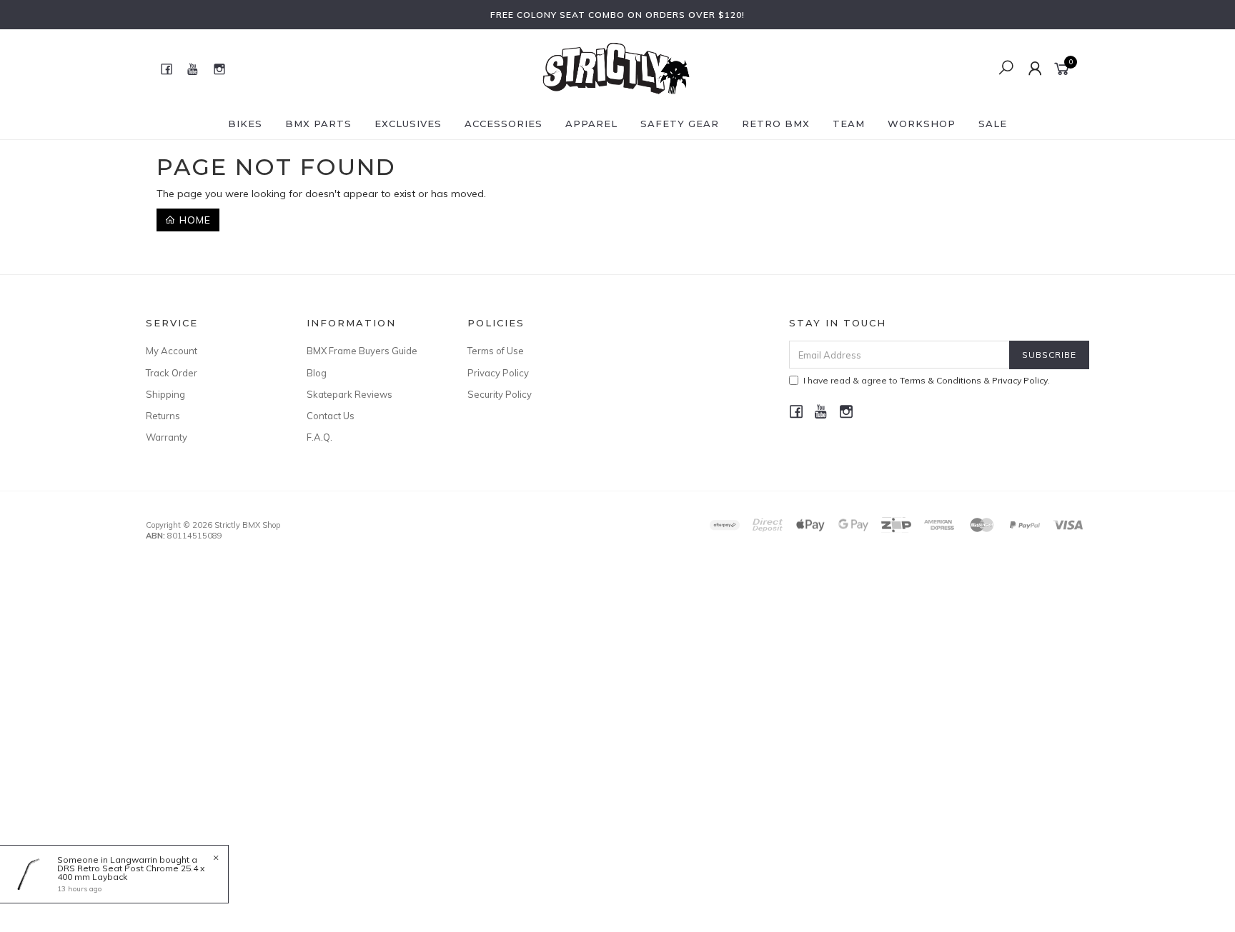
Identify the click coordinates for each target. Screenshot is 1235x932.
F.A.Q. (319, 437)
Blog (317, 373)
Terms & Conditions (940, 380)
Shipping (165, 394)
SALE (992, 123)
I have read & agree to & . (926, 380)
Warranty (166, 437)
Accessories (503, 123)
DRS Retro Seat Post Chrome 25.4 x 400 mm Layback (130, 872)
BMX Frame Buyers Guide (362, 350)
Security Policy (499, 394)
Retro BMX (776, 123)
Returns (163, 415)
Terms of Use (495, 350)
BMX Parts (318, 123)
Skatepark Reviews (349, 394)
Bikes (245, 123)
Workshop (922, 123)
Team (849, 123)
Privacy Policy (498, 373)
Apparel (591, 123)
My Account (171, 350)
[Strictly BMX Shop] (616, 67)
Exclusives (408, 123)
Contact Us (330, 415)
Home (193, 220)
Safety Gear (679, 123)
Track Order (171, 373)
